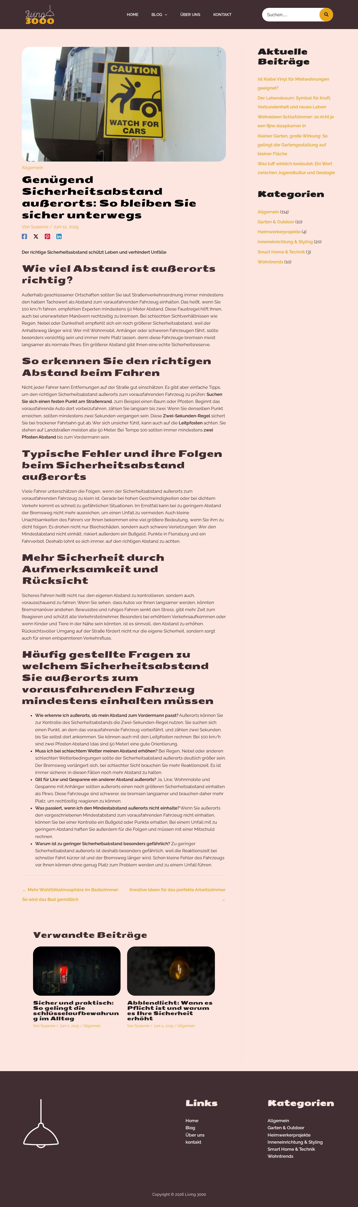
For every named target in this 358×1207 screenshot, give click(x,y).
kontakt (193, 1142)
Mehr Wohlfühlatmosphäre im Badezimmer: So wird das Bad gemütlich (70, 891)
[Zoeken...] (326, 14)
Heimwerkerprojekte (279, 231)
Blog (190, 1127)
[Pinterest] (47, 236)
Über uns (195, 1135)
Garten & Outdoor (276, 221)
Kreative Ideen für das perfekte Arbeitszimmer (177, 891)
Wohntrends (270, 261)
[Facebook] (24, 236)
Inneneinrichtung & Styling (285, 241)
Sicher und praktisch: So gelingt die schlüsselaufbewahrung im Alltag (76, 1010)
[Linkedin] (59, 236)
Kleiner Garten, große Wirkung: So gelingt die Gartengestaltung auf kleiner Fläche (293, 144)
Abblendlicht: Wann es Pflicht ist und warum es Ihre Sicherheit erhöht (170, 1010)
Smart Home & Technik (281, 251)
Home (192, 1120)
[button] (164, 14)
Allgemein (32, 167)
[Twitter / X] (36, 236)
